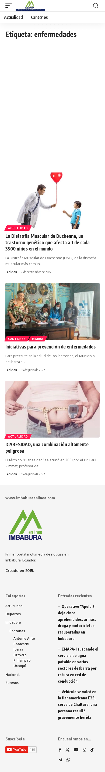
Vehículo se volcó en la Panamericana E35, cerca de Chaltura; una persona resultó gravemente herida (77, 704)
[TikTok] (92, 750)
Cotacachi (21, 644)
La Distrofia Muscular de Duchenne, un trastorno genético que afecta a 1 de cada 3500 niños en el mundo (47, 242)
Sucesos (12, 683)
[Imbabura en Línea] (30, 5)
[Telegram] (60, 760)
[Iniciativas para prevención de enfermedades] (52, 311)
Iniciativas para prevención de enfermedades (50, 347)
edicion (12, 272)
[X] (67, 750)
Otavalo (20, 655)
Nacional (12, 675)
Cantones (17, 338)
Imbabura (13, 622)
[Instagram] (84, 750)
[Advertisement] (52, 111)
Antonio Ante (24, 638)
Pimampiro (22, 660)
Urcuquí (19, 666)
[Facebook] (60, 750)
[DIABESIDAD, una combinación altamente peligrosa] (52, 409)
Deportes (13, 614)
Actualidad (18, 228)
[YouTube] (76, 750)
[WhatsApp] (68, 760)
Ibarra (37, 338)
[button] (10, 5)
